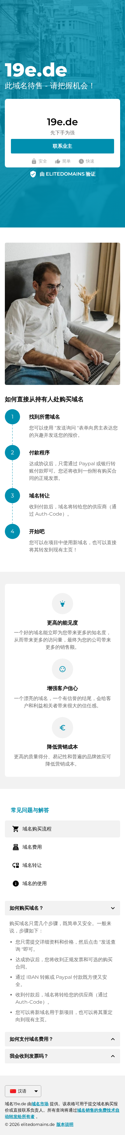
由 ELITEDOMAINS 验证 (68, 174)
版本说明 (64, 1124)
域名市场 (40, 1103)
